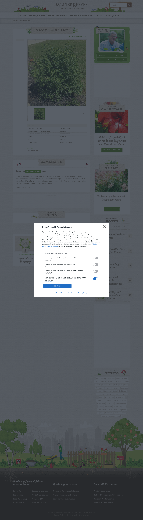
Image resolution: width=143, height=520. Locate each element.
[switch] (95, 258)
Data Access (71, 293)
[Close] (105, 227)
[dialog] (71, 260)
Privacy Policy (82, 293)
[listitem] (71, 254)
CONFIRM (57, 286)
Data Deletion (60, 293)
